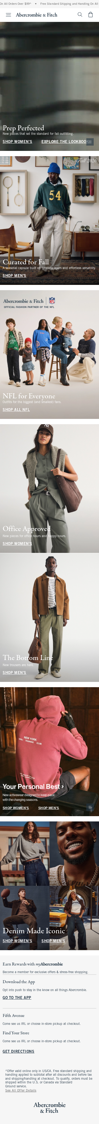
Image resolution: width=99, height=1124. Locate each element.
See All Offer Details (20, 1090)
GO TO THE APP (17, 998)
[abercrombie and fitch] (36, 14)
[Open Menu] (6, 14)
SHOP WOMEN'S (17, 142)
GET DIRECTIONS (18, 1052)
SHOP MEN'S (14, 276)
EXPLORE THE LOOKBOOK (65, 142)
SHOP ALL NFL (16, 410)
